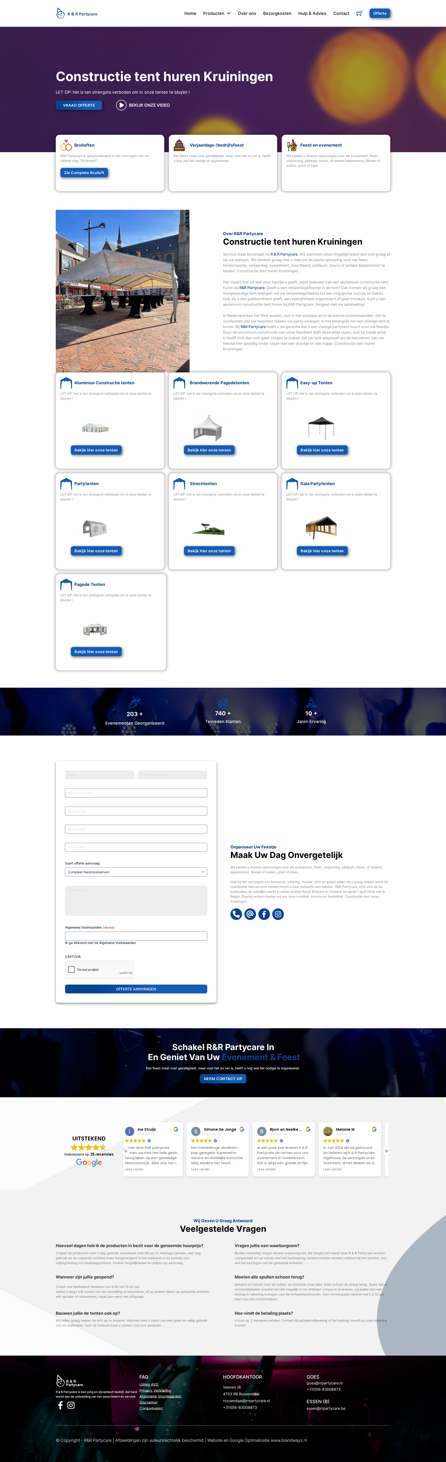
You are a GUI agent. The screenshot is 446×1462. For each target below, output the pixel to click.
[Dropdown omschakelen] (229, 13)
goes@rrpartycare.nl (325, 1383)
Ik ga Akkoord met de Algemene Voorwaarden (100, 943)
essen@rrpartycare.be (326, 1408)
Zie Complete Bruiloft (84, 172)
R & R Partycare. (285, 254)
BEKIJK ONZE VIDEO (149, 105)
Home (190, 13)
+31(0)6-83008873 (240, 1407)
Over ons (247, 13)
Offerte (380, 13)
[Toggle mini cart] (359, 13)
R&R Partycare (253, 326)
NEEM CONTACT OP (223, 1078)
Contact (341, 13)
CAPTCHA (73, 957)
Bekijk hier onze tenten (96, 450)
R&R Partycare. (252, 287)
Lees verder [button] (139, 1169)
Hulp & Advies (312, 13)
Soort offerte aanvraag (82, 863)
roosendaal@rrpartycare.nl (246, 1400)
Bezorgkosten (277, 13)
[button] (386, 1151)
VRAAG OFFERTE (79, 105)
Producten (213, 13)
